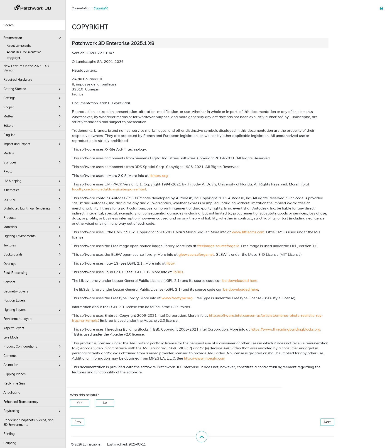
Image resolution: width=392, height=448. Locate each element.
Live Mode (10, 337)
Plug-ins (9, 135)
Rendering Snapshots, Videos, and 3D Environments (28, 422)
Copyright (13, 58)
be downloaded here (239, 280)
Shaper (8, 107)
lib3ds (178, 272)
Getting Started (14, 89)
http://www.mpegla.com (204, 358)
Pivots (7, 172)
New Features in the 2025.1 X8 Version (26, 68)
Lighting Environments (19, 236)
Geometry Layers (15, 291)
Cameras (10, 356)
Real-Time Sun (14, 383)
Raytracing (11, 411)
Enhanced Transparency (20, 402)
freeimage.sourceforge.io (218, 245)
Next (327, 422)
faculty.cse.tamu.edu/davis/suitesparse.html (109, 189)
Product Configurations (20, 346)
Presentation (12, 38)
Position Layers (14, 300)
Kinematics (11, 190)
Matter (8, 116)
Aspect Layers (13, 328)
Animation (10, 365)
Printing (9, 434)
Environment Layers (17, 319)
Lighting (9, 199)
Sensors (9, 282)
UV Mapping (12, 181)
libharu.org (158, 175)
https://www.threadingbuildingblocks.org (285, 329)
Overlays (9, 264)
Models (8, 153)
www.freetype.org (177, 298)
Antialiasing (11, 392)
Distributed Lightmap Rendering (26, 208)
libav (171, 263)
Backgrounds (12, 254)
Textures (9, 245)
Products (9, 218)
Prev (77, 422)
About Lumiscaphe (19, 45)
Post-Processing (15, 273)
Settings (9, 98)
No (105, 403)
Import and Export (16, 144)
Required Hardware (17, 80)
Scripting (9, 443)
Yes (79, 403)
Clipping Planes (14, 374)
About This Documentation (24, 52)
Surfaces (10, 162)
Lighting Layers (14, 310)
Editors (8, 126)
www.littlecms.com (248, 232)
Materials (10, 227)
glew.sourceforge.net (196, 254)
